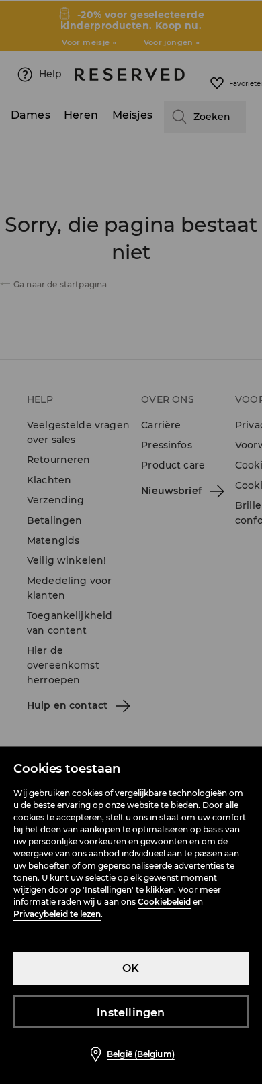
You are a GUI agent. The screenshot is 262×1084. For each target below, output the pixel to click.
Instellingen (131, 1012)
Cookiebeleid (164, 902)
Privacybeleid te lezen (57, 914)
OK (130, 968)
